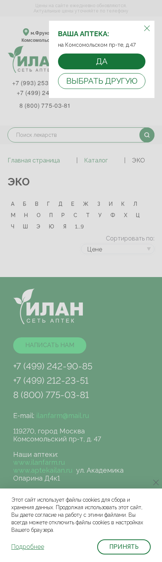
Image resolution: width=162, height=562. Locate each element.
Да (101, 61)
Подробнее (27, 546)
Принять (124, 546)
